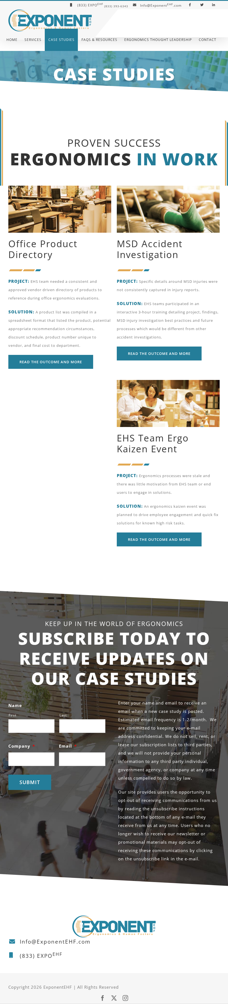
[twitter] (114, 998)
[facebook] (103, 998)
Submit (29, 782)
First (12, 715)
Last (63, 715)
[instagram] (125, 998)
